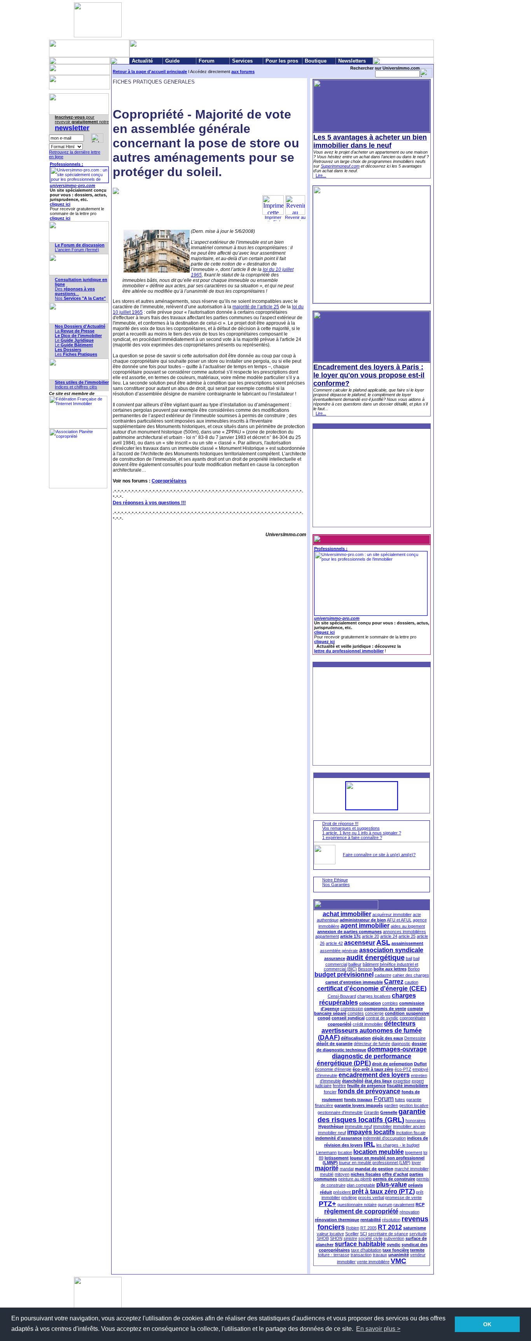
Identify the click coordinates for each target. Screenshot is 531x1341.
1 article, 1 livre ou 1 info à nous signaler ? (361, 832)
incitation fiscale (411, 1132)
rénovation (409, 1212)
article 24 (388, 936)
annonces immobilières (404, 931)
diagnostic (400, 1043)
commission (352, 1008)
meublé (327, 1174)
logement (413, 1152)
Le (74, 340)
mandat (347, 1168)
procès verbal (371, 1197)
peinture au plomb (355, 1179)
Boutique (316, 61)
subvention (394, 1238)
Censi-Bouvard (342, 996)
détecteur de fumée (372, 1043)
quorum (385, 1204)
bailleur (355, 964)
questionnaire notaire (357, 1204)
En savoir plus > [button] (378, 1328)
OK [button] (487, 1324)
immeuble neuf (358, 1126)
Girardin (371, 1112)
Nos (80, 298)
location (345, 1152)
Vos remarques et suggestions (351, 828)
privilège (349, 1197)
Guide (172, 61)
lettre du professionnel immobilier (349, 651)
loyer (416, 1162)
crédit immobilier (368, 1024)
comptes (356, 1013)
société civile (370, 1238)
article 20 (370, 936)
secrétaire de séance (388, 1233)
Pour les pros (282, 61)
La (74, 331)
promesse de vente (403, 1197)
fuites (400, 1099)
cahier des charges (411, 975)
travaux (380, 1254)
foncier (330, 1091)
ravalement (403, 1204)
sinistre (350, 1238)
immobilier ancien (409, 1126)
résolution (391, 1219)
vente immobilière (373, 1261)
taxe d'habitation (366, 1250)
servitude (418, 1233)
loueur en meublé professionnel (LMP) (374, 1162)
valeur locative (330, 1233)
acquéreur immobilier (392, 914)
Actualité (142, 61)
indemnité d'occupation (384, 1138)
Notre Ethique (335, 880)
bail (409, 958)
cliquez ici (60, 204)
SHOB (323, 1238)
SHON (336, 1238)
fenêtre (339, 1085)
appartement (327, 936)
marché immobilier (412, 1168)
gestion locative (413, 1105)
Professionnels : (66, 164)
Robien (352, 1228)
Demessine (415, 1038)
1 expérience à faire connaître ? (352, 837)
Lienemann (326, 1152)
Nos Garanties (336, 884)
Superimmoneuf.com (340, 166)
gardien (391, 1105)
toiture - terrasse (333, 1254)
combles (390, 1003)
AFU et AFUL (399, 920)
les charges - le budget (397, 1145)
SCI (363, 1233)
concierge (374, 1013)
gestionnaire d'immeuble (340, 1112)
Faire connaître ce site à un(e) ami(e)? (379, 854)
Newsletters (352, 61)
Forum (207, 61)
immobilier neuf (332, 1132)
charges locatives (374, 996)
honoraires (415, 1120)
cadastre (383, 975)
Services (242, 61)
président (342, 1192)
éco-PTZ (403, 1069)
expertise (401, 1081)
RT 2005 (368, 1228)
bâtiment (371, 964)
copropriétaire (413, 1018)
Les (76, 354)
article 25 (407, 936)
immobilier (382, 1126)
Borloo (414, 969)
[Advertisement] (263, 19)
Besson (365, 969)
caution (411, 982)
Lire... (321, 175)
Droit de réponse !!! (340, 823)
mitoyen (342, 1174)
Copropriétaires (169, 481)
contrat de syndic (382, 1018)
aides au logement (408, 926)
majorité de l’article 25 (255, 306)
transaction (361, 1254)
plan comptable (361, 1185)
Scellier (352, 1233)
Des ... (75, 291)
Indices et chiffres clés (76, 387)
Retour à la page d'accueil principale (150, 71)
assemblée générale (339, 950)
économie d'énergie (333, 1069)
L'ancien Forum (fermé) (77, 249)
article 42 (334, 943)
